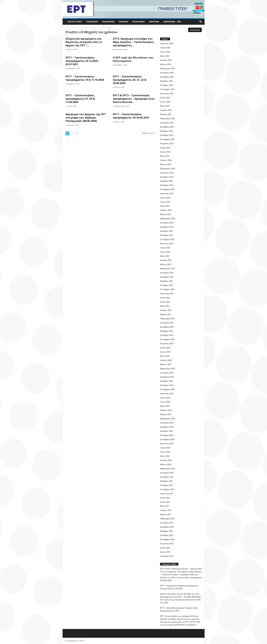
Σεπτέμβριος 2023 (167, 189)
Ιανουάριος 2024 (166, 173)
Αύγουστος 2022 (166, 244)
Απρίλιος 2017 (166, 510)
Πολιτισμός (138, 21)
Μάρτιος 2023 (165, 214)
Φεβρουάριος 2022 (167, 269)
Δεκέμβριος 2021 (167, 277)
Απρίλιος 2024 (166, 160)
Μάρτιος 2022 (165, 264)
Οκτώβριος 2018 (166, 435)
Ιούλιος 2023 (165, 198)
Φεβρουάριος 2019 (167, 419)
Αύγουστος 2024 (166, 144)
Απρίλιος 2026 (166, 60)
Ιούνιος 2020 (165, 352)
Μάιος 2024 (164, 156)
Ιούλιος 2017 (165, 498)
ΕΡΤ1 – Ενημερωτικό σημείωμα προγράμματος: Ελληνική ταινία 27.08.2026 (179, 587)
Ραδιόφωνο (108, 21)
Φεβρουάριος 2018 (167, 469)
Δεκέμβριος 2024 (167, 127)
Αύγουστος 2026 (166, 44)
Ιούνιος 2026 (165, 52)
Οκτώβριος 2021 (166, 285)
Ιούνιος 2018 (165, 452)
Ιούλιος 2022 (165, 248)
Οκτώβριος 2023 (166, 185)
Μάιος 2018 (164, 456)
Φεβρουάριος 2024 (167, 169)
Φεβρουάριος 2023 (167, 219)
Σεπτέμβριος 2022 (167, 239)
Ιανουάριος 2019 (166, 423)
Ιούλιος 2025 (165, 98)
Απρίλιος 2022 (166, 260)
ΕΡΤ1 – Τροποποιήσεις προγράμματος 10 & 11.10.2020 (84, 78)
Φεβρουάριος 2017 (167, 519)
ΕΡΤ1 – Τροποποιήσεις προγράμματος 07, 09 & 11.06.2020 (80, 99)
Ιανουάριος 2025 (166, 123)
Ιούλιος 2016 (165, 548)
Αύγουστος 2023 (166, 194)
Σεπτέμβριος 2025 (167, 89)
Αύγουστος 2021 (166, 294)
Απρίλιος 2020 (166, 360)
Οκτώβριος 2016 (166, 535)
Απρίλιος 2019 (166, 410)
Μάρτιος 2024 (165, 164)
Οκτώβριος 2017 (166, 485)
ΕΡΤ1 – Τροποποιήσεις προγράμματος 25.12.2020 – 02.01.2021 (82, 61)
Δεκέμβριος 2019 (167, 377)
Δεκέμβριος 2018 (167, 427)
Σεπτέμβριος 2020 (167, 339)
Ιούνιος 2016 (165, 552)
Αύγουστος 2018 (166, 444)
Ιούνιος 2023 (165, 202)
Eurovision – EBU (172, 21)
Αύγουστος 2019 (166, 394)
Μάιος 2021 (164, 306)
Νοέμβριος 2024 (166, 131)
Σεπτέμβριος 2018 (167, 439)
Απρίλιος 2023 (166, 210)
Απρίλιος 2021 (166, 310)
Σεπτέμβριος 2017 (167, 489)
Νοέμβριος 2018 (166, 431)
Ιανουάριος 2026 (166, 73)
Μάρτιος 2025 (165, 114)
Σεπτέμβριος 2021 (167, 289)
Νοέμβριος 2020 (166, 331)
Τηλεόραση (92, 21)
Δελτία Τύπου (75, 21)
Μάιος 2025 (164, 106)
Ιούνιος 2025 (165, 102)
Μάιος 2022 (164, 256)
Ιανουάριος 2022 (166, 273)
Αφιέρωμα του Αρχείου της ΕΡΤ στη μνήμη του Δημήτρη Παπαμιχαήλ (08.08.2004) (85, 118)
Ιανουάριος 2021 (166, 323)
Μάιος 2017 (164, 506)
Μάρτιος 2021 (165, 314)
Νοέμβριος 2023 (166, 181)
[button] (200, 22)
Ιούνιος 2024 (165, 152)
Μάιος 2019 (164, 406)
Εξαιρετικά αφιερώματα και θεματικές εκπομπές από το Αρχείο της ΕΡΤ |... (83, 42)
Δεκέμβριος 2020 (167, 327)
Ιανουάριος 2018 (166, 473)
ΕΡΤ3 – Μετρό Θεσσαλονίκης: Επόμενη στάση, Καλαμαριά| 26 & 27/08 (179, 609)
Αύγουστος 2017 (166, 494)
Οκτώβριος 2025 (166, 85)
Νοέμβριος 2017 (166, 481)
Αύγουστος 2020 (166, 344)
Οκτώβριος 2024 (166, 135)
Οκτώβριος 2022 (166, 235)
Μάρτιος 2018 (165, 464)
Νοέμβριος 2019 (166, 381)
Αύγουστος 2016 (166, 544)
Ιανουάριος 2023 (166, 223)
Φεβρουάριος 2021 (167, 319)
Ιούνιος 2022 (165, 252)
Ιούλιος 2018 (165, 448)
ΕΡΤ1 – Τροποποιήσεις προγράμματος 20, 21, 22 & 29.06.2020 (129, 80)
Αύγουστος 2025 (166, 94)
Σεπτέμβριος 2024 (167, 139)
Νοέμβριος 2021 (166, 281)
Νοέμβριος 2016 (166, 531)
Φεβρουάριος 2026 (167, 69)
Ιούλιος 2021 (165, 298)
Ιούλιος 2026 (165, 48)
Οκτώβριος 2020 (166, 335)
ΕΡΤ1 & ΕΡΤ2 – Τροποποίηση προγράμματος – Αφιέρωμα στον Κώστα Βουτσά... (133, 99)
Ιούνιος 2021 (165, 302)
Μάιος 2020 (164, 356)
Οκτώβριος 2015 (166, 556)
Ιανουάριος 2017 (166, 523)
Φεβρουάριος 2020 (167, 369)
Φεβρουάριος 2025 (167, 119)
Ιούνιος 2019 (165, 402)
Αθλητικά (154, 21)
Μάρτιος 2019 (165, 414)
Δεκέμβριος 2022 (167, 227)
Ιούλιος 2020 (165, 348)
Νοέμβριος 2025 (166, 81)
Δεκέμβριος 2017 (167, 477)
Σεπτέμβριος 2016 (167, 539)
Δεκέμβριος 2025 (167, 77)
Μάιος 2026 (164, 56)
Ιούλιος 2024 (165, 148)
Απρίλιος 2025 (166, 110)
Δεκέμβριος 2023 (167, 177)
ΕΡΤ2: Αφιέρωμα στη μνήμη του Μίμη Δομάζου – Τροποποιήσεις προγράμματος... (133, 42)
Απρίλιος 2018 (166, 460)
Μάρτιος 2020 (165, 364)
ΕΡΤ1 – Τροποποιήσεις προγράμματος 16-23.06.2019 (131, 116)
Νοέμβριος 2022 (166, 231)
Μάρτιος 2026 (165, 64)
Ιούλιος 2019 (165, 398)
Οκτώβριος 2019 (166, 385)
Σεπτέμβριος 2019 (167, 389)
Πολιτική (123, 21)
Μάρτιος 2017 (165, 514)
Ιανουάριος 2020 (166, 373)
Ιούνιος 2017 (165, 502)
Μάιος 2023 (164, 206)
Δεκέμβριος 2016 (167, 527)
